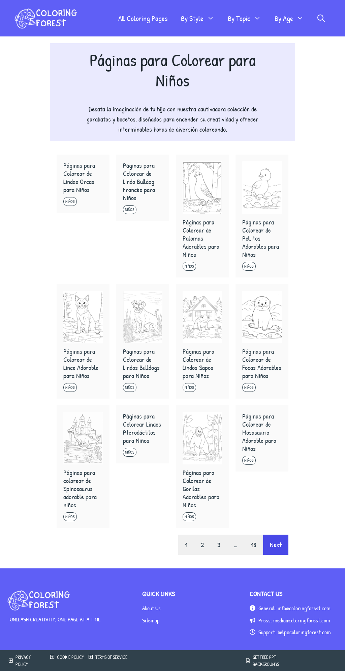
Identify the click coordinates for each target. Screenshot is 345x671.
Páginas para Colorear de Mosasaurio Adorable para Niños (259, 432)
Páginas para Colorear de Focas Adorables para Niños (261, 363)
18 (253, 544)
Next (276, 544)
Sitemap (150, 620)
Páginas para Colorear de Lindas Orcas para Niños (79, 177)
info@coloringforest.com (304, 608)
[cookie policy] (65, 660)
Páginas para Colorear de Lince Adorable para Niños (80, 363)
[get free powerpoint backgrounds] (265, 660)
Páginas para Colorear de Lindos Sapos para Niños (198, 363)
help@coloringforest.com (304, 632)
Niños (70, 201)
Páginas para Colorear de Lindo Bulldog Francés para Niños (139, 181)
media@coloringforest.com (301, 620)
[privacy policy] (24, 660)
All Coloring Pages (142, 18)
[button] (321, 18)
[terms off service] (110, 660)
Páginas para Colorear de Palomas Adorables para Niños (201, 238)
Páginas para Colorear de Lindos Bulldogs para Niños (141, 363)
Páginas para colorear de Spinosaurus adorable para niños (80, 488)
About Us (151, 608)
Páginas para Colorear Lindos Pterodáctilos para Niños (142, 428)
